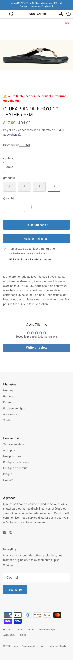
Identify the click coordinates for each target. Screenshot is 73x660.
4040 (9, 167)
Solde (7, 420)
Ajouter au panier (37, 224)
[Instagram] (10, 532)
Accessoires (11, 414)
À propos (9, 450)
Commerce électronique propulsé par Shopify (44, 646)
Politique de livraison (16, 462)
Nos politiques (12, 456)
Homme (8, 390)
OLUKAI (24, 145)
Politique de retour (15, 468)
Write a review (36, 347)
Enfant (7, 402)
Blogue (7, 474)
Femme (8, 396)
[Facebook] (4, 532)
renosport (15, 646)
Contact (8, 480)
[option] (36, 55)
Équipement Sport (14, 408)
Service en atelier (14, 444)
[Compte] (59, 14)
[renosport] (36, 14)
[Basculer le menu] (4, 14)
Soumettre (15, 589)
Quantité (8, 198)
